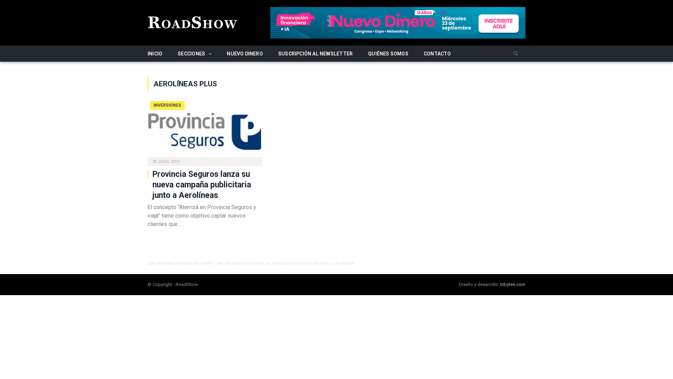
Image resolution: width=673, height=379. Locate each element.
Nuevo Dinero (245, 53)
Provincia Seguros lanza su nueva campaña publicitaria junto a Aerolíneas (201, 184)
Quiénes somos (388, 53)
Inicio (155, 53)
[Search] (515, 54)
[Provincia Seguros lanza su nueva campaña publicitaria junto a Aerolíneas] (205, 131)
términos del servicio (314, 263)
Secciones (191, 53)
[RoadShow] (193, 21)
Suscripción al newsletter (315, 53)
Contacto (437, 53)
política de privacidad (271, 263)
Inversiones (167, 105)
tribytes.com (512, 284)
